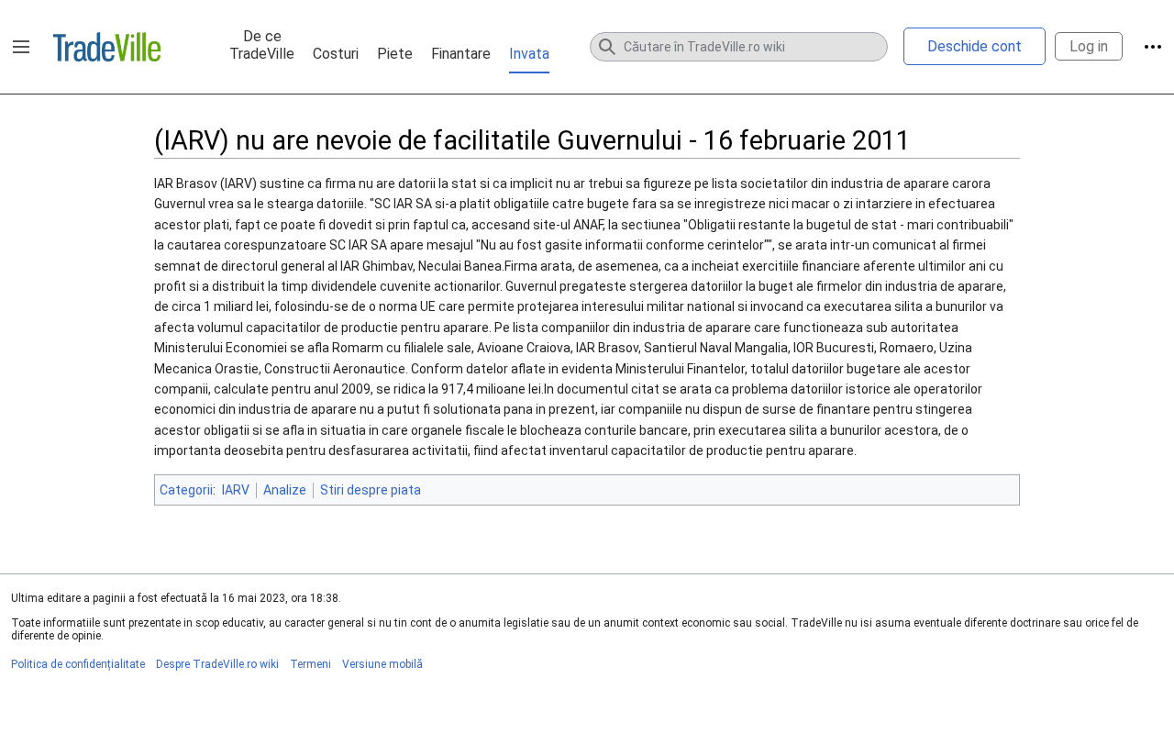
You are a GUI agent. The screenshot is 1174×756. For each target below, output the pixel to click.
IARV (235, 490)
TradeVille (107, 46)
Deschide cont (974, 46)
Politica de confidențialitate (78, 664)
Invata (529, 53)
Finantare (461, 53)
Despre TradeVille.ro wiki (217, 664)
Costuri (336, 53)
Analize (284, 490)
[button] (21, 47)
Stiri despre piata (370, 490)
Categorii (186, 490)
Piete (395, 53)
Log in (1088, 46)
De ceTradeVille (261, 45)
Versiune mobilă (382, 664)
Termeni (310, 664)
